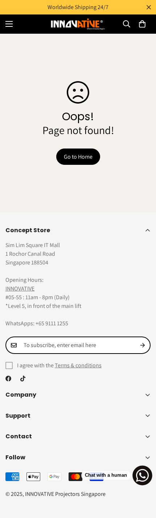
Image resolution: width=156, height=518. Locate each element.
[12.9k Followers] (8, 378)
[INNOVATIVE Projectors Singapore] (78, 24)
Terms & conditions (78, 365)
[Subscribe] (143, 345)
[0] (142, 24)
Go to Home (78, 156)
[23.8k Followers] (23, 378)
